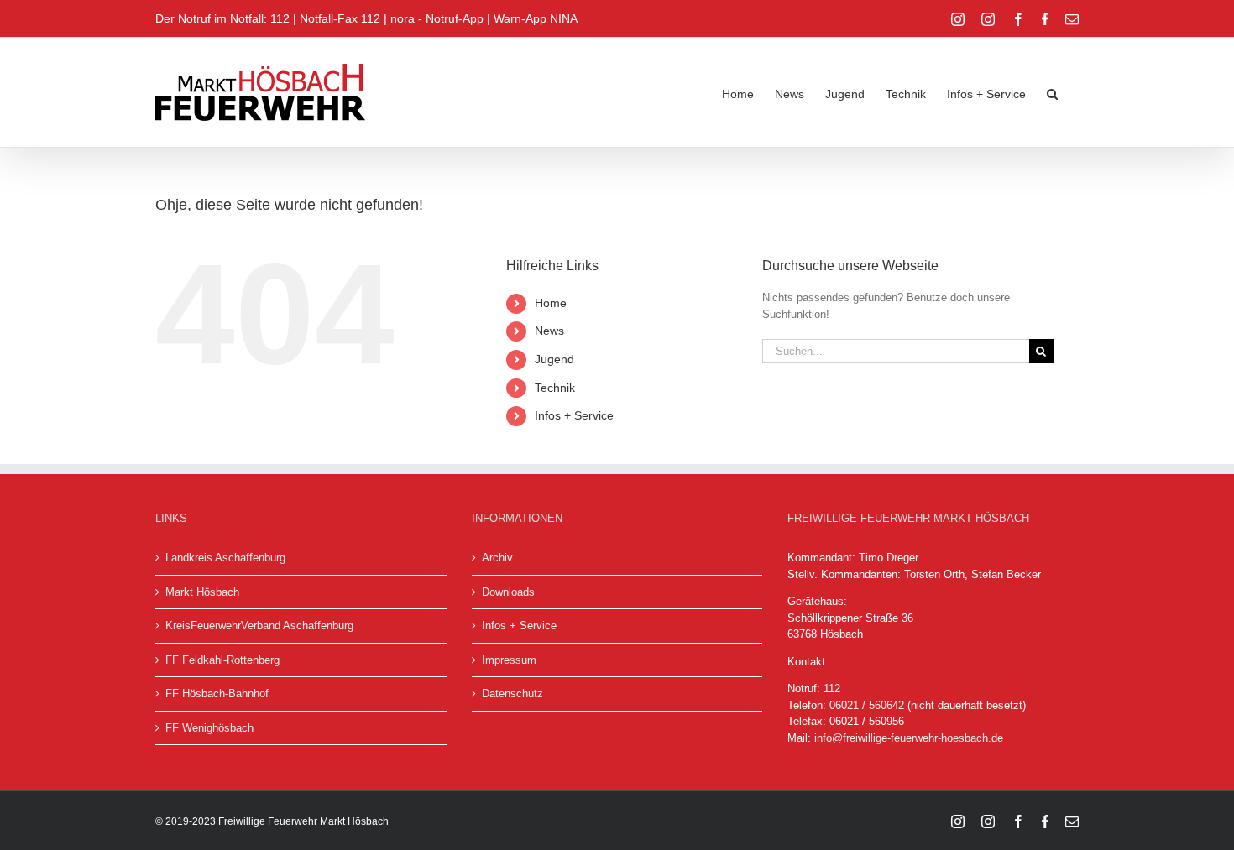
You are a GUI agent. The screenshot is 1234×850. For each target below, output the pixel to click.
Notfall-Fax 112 (340, 18)
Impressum (509, 660)
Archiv (497, 557)
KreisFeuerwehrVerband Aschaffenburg (259, 625)
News (549, 330)
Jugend (554, 359)
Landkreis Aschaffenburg (225, 557)
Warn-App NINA (536, 18)
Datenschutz (512, 693)
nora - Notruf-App (437, 18)
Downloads (508, 592)
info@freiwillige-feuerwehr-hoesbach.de (908, 738)
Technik (555, 387)
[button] (1052, 92)
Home (551, 303)
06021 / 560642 (866, 705)
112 (832, 688)
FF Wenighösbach (209, 728)
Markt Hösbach (202, 592)
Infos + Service (574, 415)
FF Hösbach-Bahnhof (217, 693)
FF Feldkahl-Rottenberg (222, 660)
